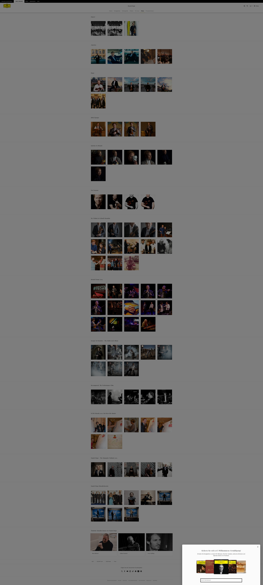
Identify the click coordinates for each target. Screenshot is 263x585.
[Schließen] (257, 547)
